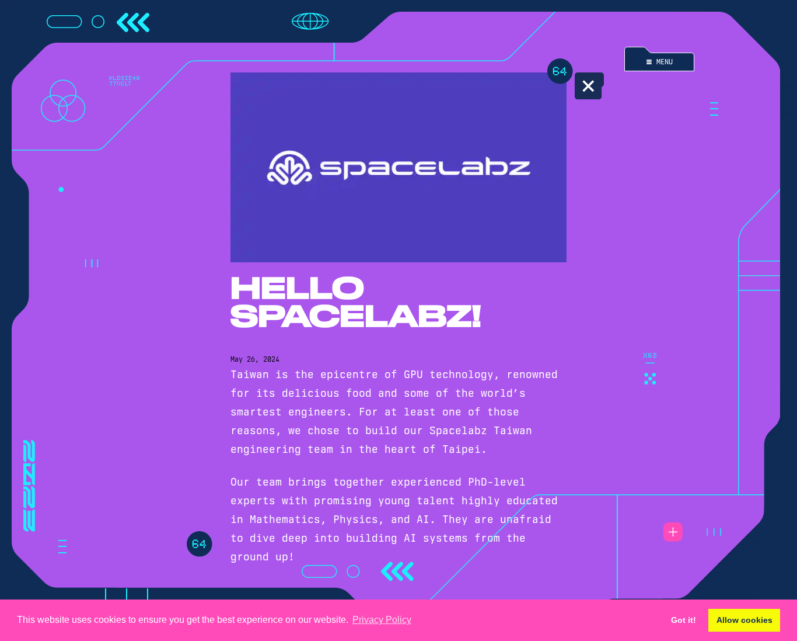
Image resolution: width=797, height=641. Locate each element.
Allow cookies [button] (744, 620)
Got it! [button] (683, 620)
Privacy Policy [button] (381, 620)
